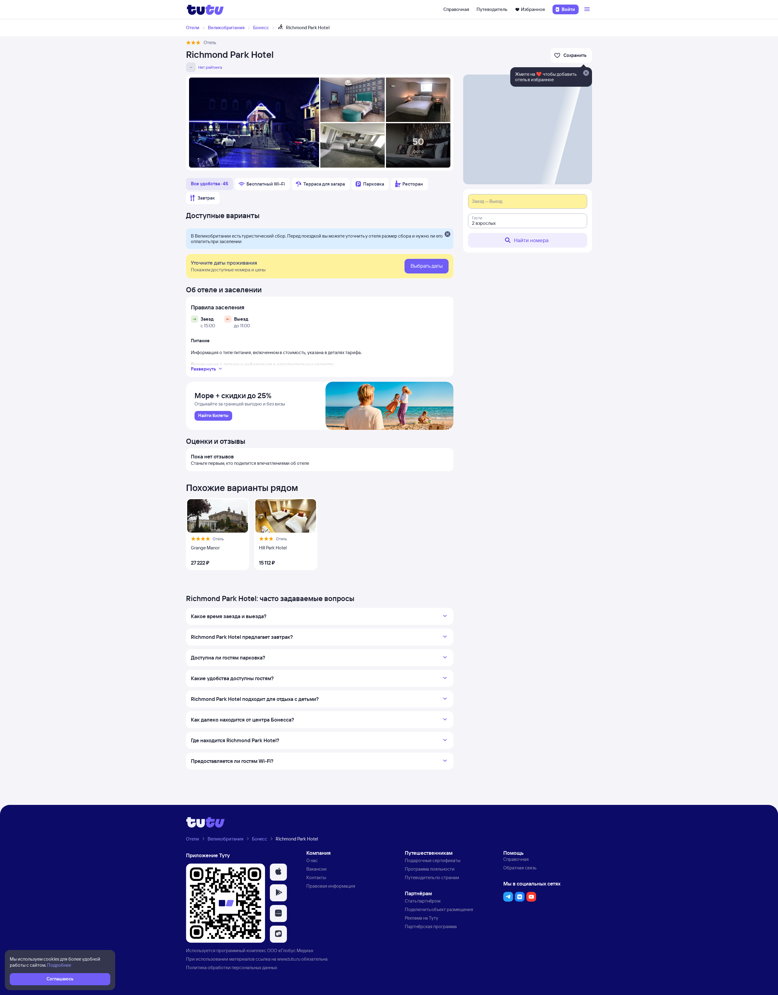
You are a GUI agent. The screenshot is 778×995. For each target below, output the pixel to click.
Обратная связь (519, 868)
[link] (213, 416)
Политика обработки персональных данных (231, 967)
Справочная (456, 9)
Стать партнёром (422, 901)
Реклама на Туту (421, 918)
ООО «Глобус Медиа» (290, 950)
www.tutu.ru (288, 959)
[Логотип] (205, 9)
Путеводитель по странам (432, 877)
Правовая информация (330, 886)
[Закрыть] (447, 234)
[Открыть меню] (588, 9)
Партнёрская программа (431, 926)
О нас (312, 860)
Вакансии (316, 869)
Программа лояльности (430, 869)
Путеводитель (492, 9)
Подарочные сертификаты (432, 860)
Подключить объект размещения (439, 909)
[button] (278, 872)
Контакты (316, 877)
